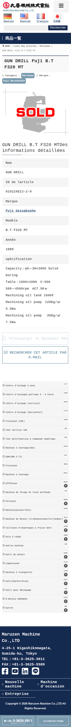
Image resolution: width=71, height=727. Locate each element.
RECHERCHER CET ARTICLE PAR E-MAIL (36, 355)
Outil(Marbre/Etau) (37, 582)
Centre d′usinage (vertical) (37, 403)
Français (42, 21)
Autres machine (36, 545)
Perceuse (28, 75)
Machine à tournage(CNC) (37, 447)
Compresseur (37, 564)
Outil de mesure (37, 555)
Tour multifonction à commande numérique (36, 438)
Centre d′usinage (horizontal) (37, 412)
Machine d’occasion (52, 684)
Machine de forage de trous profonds (36, 492)
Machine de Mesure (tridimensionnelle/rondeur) (37, 519)
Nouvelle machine (14, 684)
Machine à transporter (37, 573)
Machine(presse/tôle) (37, 509)
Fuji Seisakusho (14, 80)
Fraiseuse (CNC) (37, 421)
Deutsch (9, 21)
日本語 (56, 21)
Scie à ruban (37, 537)
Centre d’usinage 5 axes (36, 385)
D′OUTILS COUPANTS (37, 599)
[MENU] (61, 6)
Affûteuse (37, 484)
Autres (36, 608)
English (25, 21)
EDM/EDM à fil (36, 456)
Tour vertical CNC (36, 429)
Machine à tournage (37, 474)
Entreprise (17, 694)
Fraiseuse (37, 465)
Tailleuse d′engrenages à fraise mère (37, 528)
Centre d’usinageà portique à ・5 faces (37, 394)
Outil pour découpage (36, 590)
